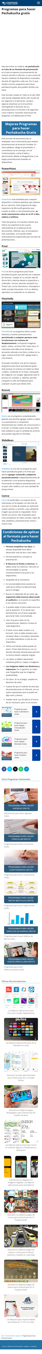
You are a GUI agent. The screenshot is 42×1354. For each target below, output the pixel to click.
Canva (4, 500)
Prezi (4, 271)
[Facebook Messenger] (9, 769)
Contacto (34, 1346)
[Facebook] (4, 769)
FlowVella (6, 331)
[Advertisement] (21, 39)
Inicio (4, 1346)
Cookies (26, 1346)
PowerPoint (7, 199)
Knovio (5, 416)
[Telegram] (26, 769)
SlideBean (6, 468)
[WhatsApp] (20, 769)
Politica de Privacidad (15, 1346)
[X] (15, 769)
